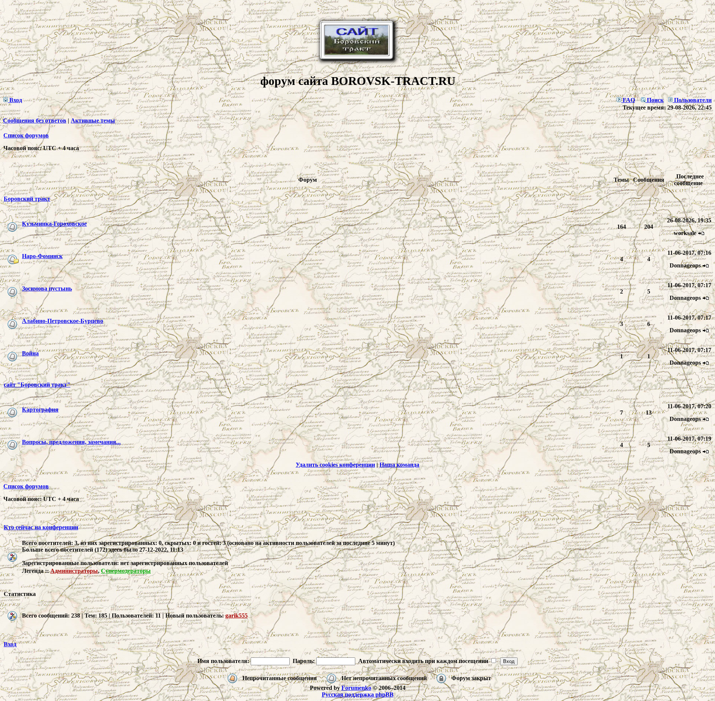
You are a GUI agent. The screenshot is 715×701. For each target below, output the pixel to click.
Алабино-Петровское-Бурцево (62, 321)
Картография (40, 409)
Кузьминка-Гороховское (54, 224)
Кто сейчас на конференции (41, 527)
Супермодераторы (126, 571)
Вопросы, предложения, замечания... (71, 442)
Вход (15, 100)
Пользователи (692, 100)
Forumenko (356, 688)
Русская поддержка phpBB (358, 694)
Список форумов (26, 135)
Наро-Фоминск (42, 256)
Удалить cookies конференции (335, 464)
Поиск (654, 100)
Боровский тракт (27, 199)
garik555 (236, 615)
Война (30, 353)
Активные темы (93, 120)
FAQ (628, 100)
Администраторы (74, 571)
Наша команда (399, 464)
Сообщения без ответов (34, 120)
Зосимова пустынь (47, 288)
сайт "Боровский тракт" (37, 384)
